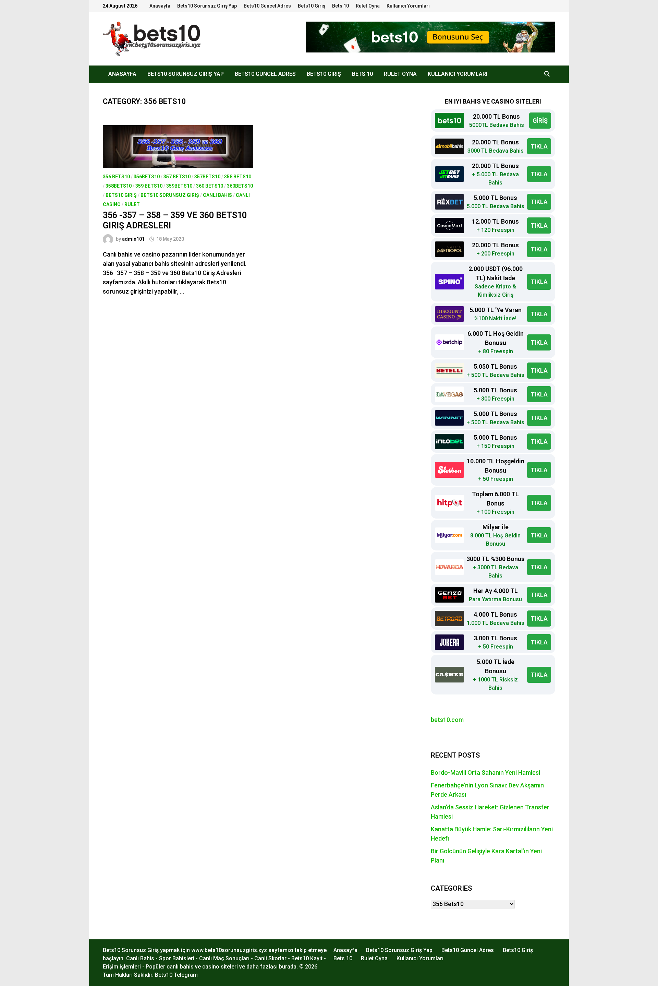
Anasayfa (159, 6)
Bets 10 (340, 6)
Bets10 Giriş (311, 6)
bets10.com (447, 719)
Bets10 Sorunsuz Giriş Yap (207, 6)
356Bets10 (147, 176)
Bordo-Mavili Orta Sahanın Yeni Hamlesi (485, 772)
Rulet (132, 204)
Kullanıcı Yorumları (408, 6)
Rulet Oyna (368, 6)
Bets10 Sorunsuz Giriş (170, 195)
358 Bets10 (237, 176)
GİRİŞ (540, 120)
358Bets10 (119, 186)
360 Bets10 (209, 186)
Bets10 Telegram (176, 975)
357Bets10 (207, 176)
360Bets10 (240, 186)
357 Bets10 (177, 176)
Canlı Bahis (217, 195)
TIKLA (539, 146)
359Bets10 (179, 186)
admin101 (133, 239)
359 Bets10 (148, 186)
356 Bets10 (116, 176)
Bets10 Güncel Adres (267, 6)
